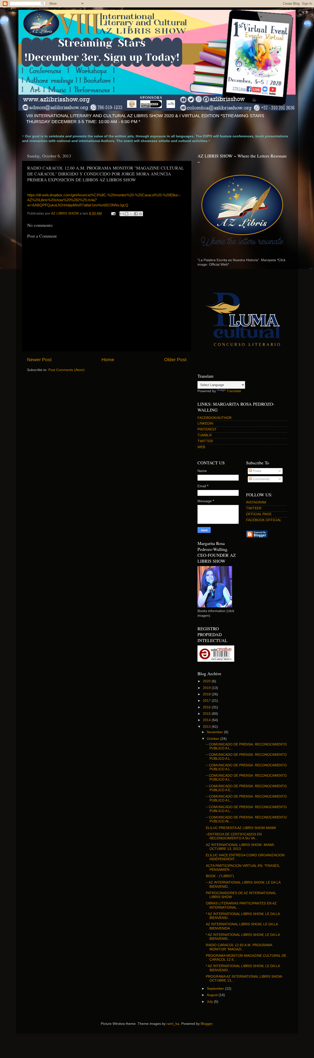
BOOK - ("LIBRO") (220, 876)
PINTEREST (207, 429)
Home (108, 359)
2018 (207, 694)
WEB (201, 447)
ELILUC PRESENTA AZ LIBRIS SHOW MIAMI (241, 828)
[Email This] (121, 213)
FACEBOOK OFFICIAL (263, 520)
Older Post (175, 359)
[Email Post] (113, 213)
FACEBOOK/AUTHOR (214, 418)
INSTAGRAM (256, 502)
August (213, 995)
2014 (207, 720)
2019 (207, 688)
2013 (207, 727)
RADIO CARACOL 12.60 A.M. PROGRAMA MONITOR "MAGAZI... (239, 947)
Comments (261, 479)
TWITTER (205, 441)
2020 (207, 681)
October (213, 739)
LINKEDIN (205, 423)
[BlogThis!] (126, 213)
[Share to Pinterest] (140, 213)
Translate (234, 391)
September (216, 988)
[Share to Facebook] (135, 213)
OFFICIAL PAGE (259, 514)
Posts (256, 471)
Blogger (206, 1024)
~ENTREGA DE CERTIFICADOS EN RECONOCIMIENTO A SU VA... (234, 836)
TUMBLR (204, 435)
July (210, 1001)
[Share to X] (131, 213)
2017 (207, 700)
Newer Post (39, 359)
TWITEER (254, 508)
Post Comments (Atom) (66, 370)
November (215, 732)
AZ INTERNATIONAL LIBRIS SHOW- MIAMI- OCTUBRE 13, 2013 (240, 847)
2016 (207, 707)
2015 (207, 713)
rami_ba (173, 1024)
